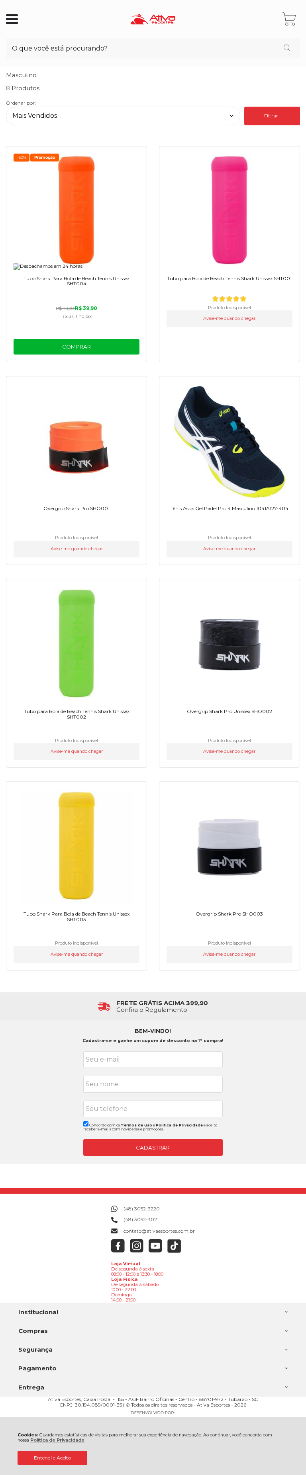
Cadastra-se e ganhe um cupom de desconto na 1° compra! (152, 1040)
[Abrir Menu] (12, 19)
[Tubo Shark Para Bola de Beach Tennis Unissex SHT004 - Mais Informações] (76, 212)
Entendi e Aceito (52, 1458)
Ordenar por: (21, 103)
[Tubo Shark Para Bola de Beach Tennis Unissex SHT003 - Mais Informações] (76, 847)
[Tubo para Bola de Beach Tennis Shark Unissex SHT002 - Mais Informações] (76, 644)
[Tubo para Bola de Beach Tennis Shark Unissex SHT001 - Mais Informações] (229, 212)
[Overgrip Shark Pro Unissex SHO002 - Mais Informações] (229, 644)
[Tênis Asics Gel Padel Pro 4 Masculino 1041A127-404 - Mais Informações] (229, 442)
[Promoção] (44, 158)
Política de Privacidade (57, 1440)
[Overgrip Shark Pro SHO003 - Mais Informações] (229, 847)
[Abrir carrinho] (290, 19)
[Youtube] (156, 1251)
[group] (153, 1006)
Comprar (76, 346)
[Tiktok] (174, 1251)
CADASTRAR (153, 1147)
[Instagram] (137, 1251)
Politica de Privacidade (179, 1125)
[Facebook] (118, 1251)
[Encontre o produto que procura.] (287, 48)
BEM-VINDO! (153, 1031)
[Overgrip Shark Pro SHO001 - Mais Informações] (76, 442)
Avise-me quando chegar (229, 318)
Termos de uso (136, 1125)
